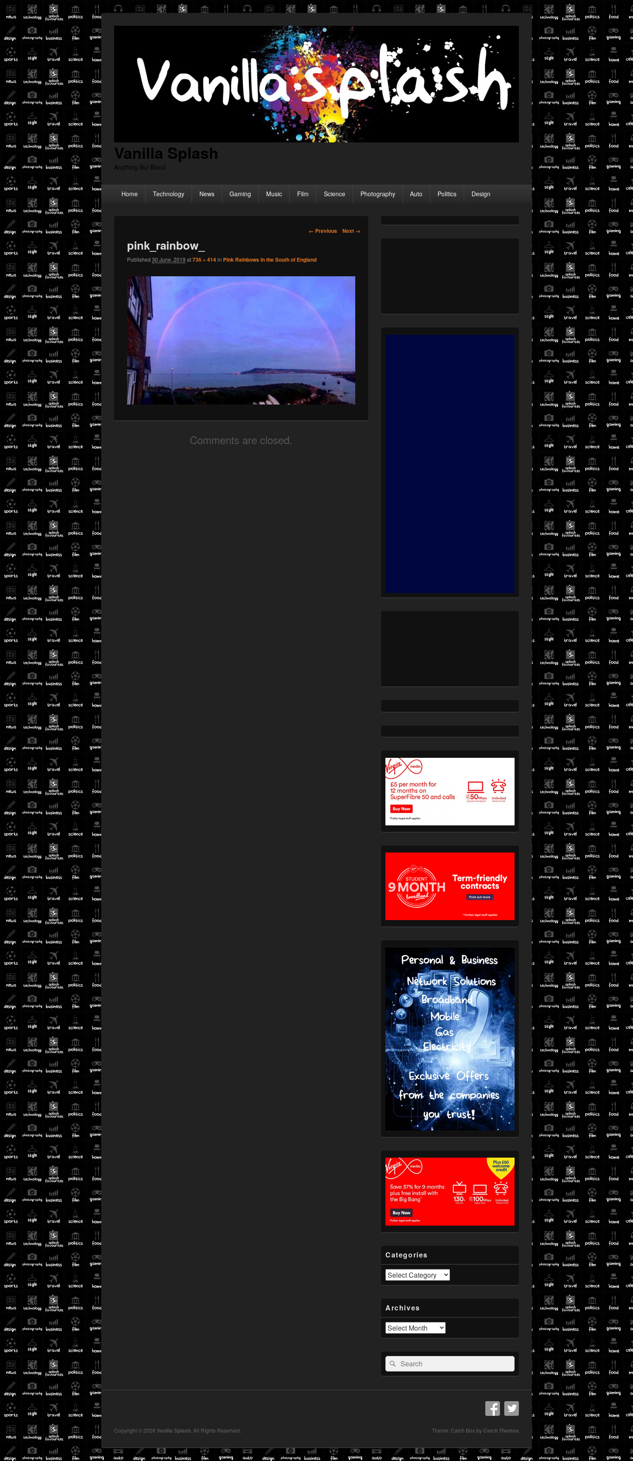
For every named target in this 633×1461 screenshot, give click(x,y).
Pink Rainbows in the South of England (269, 259)
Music (274, 193)
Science (334, 193)
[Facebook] (492, 1408)
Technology (168, 193)
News (206, 193)
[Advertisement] (450, 464)
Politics (447, 193)
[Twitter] (511, 1408)
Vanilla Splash (166, 152)
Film (303, 193)
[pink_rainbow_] (241, 402)
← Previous (323, 231)
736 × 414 (204, 259)
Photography (377, 193)
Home (129, 193)
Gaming (240, 193)
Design (481, 193)
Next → (351, 231)
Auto (416, 193)
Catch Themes (501, 1430)
